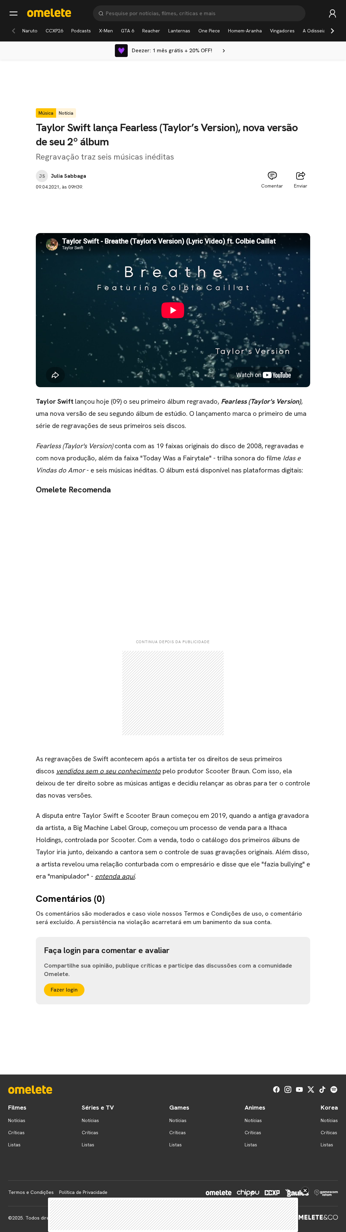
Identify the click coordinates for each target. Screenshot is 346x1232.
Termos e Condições (31, 1192)
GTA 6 (127, 31)
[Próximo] (332, 30)
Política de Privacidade (83, 1192)
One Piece (209, 31)
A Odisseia (314, 31)
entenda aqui (115, 876)
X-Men (106, 31)
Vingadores (282, 31)
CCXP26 (54, 31)
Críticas (16, 1132)
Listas (14, 1145)
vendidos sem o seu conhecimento (108, 771)
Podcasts (81, 31)
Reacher (151, 31)
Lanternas (179, 31)
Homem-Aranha (245, 31)
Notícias (16, 1120)
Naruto (30, 31)
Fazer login (64, 989)
